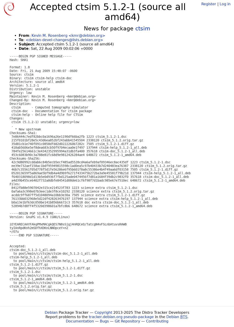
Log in (225, 4)
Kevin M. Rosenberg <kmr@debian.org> (68, 35)
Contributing (157, 321)
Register (208, 4)
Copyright (103, 312)
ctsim (142, 28)
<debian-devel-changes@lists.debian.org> (64, 40)
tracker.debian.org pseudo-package (121, 317)
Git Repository (127, 321)
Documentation (80, 321)
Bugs (104, 321)
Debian (51, 312)
